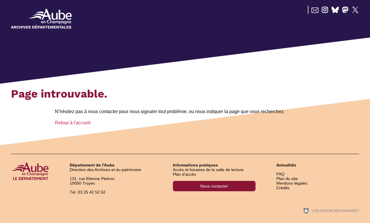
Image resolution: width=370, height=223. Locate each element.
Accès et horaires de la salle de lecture (208, 169)
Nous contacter (214, 186)
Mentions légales (291, 183)
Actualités (286, 165)
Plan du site (287, 178)
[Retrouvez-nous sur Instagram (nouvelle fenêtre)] (325, 10)
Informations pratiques (195, 165)
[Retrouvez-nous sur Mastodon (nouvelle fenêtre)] (345, 10)
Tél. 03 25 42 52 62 (88, 192)
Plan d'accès (184, 174)
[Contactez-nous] (315, 10)
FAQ (280, 174)
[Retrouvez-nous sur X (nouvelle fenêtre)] (355, 10)
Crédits (282, 187)
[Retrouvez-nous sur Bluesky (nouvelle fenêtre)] (335, 10)
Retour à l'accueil (72, 122)
